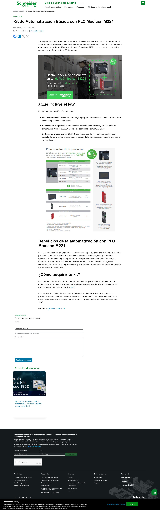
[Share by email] (27, 37)
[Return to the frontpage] (27, 4)
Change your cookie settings (116, 504)
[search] (143, 3)
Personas (80, 7)
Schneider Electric (37, 31)
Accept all (132, 504)
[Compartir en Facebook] (14, 37)
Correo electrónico (21, 328)
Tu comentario (19, 337)
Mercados (68, 7)
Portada (15, 11)
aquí (72, 287)
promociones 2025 (57, 308)
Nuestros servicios (53, 7)
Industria (21, 11)
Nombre (17, 322)
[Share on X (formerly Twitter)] (23, 37)
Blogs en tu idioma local (100, 7)
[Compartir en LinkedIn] (19, 37)
